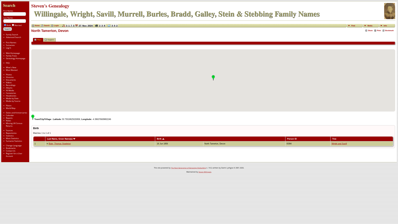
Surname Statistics (14, 141)
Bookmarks (11, 148)
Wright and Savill (339, 143)
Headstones (11, 95)
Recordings (11, 85)
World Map (10, 108)
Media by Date (12, 98)
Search (9, 5)
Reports (9, 118)
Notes (8, 120)
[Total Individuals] (62, 27)
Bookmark (389, 30)
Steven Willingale (205, 172)
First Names (11, 42)
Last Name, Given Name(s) (60, 139)
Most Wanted (11, 70)
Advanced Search (13, 37)
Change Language (14, 145)
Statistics (10, 135)
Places (9, 105)
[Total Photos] (96, 27)
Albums (9, 87)
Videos (9, 82)
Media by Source (13, 101)
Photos (9, 74)
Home (37, 25)
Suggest (51, 40)
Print (379, 30)
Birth (159, 139)
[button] (213, 77)
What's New (11, 67)
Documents (11, 80)
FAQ (7, 63)
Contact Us (10, 150)
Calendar (10, 115)
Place (39, 40)
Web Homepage (13, 53)
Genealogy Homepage (15, 58)
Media (370, 26)
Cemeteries (11, 93)
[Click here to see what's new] (76, 27)
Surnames (10, 45)
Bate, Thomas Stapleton (60, 143)
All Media (10, 90)
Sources (9, 130)
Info (385, 26)
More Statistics (12, 138)
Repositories (11, 133)
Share (370, 30)
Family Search (12, 34)
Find (353, 26)
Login (56, 25)
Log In (8, 48)
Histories (10, 77)
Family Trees (11, 55)
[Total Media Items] (108, 27)
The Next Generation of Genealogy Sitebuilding (188, 168)
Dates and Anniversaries (16, 112)
